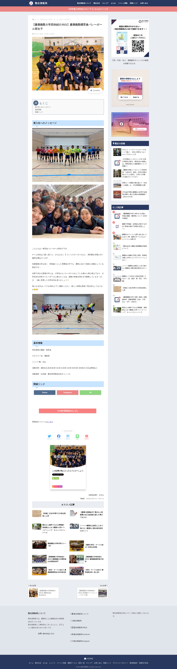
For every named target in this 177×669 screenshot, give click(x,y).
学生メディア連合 (129, 613)
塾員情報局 (133, 663)
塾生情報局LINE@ (80, 627)
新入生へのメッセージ (42, 107)
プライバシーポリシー (120, 663)
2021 (89, 499)
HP (90, 392)
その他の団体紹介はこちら (67, 411)
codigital (31, 641)
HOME (89, 658)
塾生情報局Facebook (81, 634)
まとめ (113, 3)
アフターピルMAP (34, 648)
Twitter (45, 392)
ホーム (31, 663)
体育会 (101, 495)
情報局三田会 (143, 663)
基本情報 (38, 109)
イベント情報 (122, 3)
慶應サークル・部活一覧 (76, 663)
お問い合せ (144, 3)
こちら (50, 422)
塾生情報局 (40, 3)
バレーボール (99, 499)
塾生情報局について (84, 3)
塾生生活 (97, 3)
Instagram (68, 392)
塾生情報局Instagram (81, 641)
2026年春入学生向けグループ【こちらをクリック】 (88, 9)
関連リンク (134, 3)
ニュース (52, 663)
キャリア (105, 3)
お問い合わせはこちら (46, 633)
